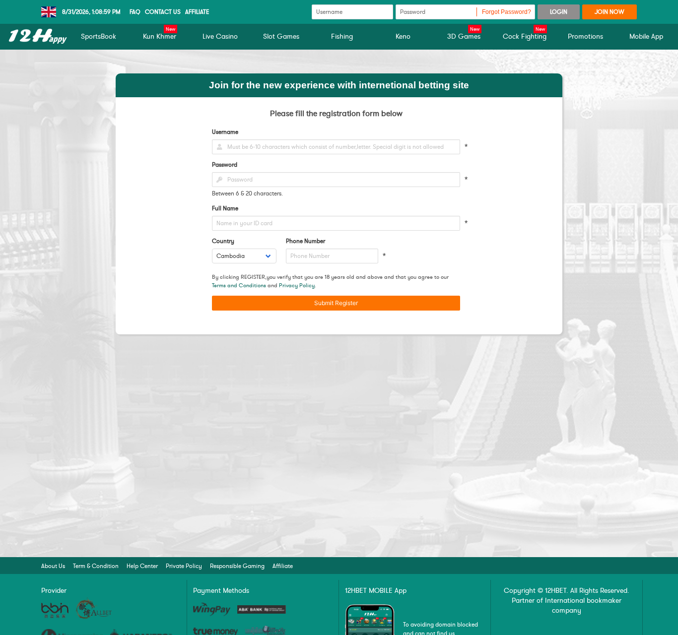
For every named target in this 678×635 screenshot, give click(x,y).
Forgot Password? (506, 11)
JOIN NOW (609, 12)
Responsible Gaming (237, 566)
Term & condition (96, 566)
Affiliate (197, 12)
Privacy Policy (297, 285)
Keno (403, 36)
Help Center (142, 566)
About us (53, 566)
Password (224, 165)
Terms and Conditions (239, 285)
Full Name (225, 208)
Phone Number (305, 241)
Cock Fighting (524, 36)
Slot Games (281, 36)
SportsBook (98, 36)
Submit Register (336, 303)
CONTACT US (163, 12)
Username (225, 132)
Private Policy (184, 566)
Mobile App (646, 36)
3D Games (463, 36)
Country (223, 241)
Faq (135, 12)
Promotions (585, 36)
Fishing (342, 36)
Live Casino (220, 36)
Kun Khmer (159, 36)
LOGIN (558, 12)
